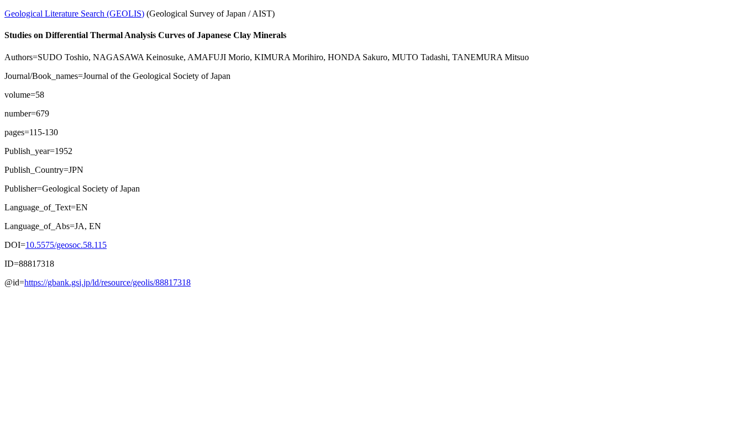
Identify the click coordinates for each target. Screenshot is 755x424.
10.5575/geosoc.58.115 (66, 245)
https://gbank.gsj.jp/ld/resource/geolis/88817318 (107, 282)
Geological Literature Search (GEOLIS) (74, 13)
